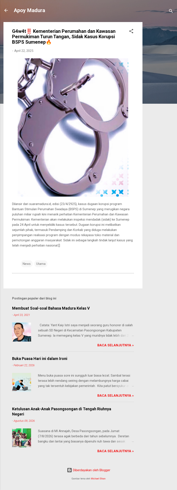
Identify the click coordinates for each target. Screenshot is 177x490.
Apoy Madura (29, 10)
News (27, 264)
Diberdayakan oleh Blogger (91, 470)
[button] (131, 32)
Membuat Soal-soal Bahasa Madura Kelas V (51, 308)
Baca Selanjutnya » (115, 345)
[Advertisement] (160, 87)
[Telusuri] (171, 11)
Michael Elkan (98, 478)
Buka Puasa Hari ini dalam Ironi (39, 358)
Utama (41, 264)
